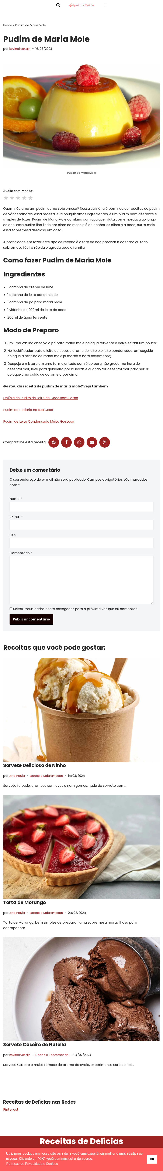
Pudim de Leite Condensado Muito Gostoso (38, 421)
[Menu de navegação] (105, 4)
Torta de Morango (24, 902)
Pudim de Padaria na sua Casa (28, 409)
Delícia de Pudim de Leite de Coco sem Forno (40, 397)
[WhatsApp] (79, 442)
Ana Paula (17, 776)
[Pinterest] (53, 442)
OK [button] (152, 1159)
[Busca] (58, 5)
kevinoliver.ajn (19, 49)
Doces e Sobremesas (46, 776)
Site (13, 535)
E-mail (16, 516)
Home (7, 25)
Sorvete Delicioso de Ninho (34, 765)
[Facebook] (66, 442)
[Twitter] (104, 442)
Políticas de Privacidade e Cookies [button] (32, 1164)
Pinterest (10, 1109)
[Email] (92, 442)
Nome (16, 498)
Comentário (21, 553)
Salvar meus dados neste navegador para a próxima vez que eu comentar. (75, 608)
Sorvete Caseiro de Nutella (34, 1044)
